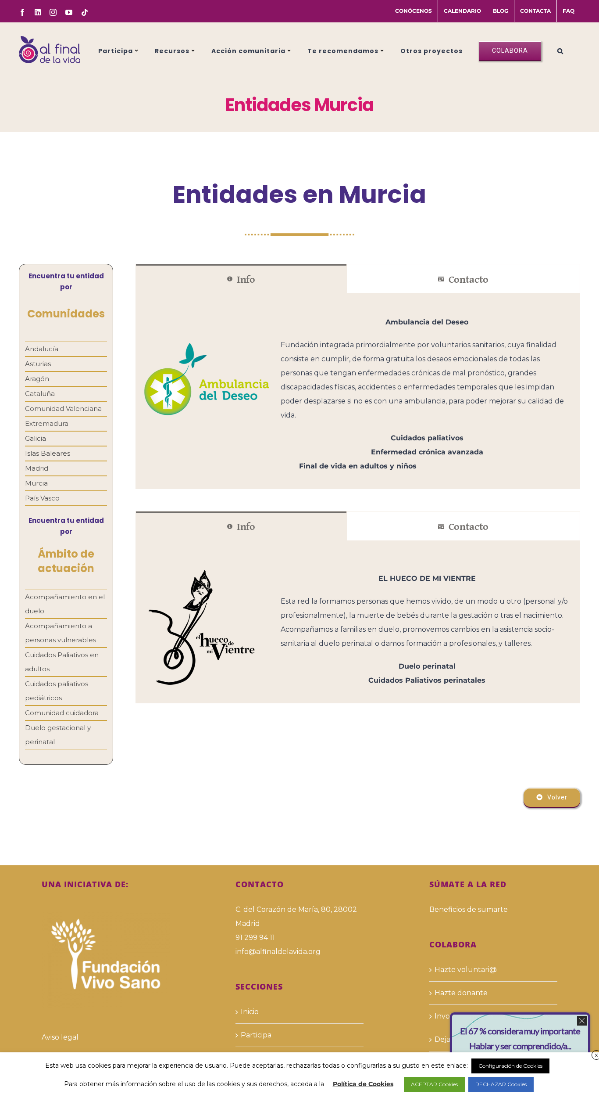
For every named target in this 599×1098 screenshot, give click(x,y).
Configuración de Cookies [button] (510, 1065)
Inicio (250, 1012)
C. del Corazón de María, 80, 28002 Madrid (296, 916)
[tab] (241, 278)
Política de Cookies (363, 1084)
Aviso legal (60, 1037)
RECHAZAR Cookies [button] (501, 1084)
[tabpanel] (357, 391)
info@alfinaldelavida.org (278, 951)
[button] (560, 49)
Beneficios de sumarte (468, 909)
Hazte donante (461, 993)
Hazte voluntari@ (466, 969)
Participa (256, 1035)
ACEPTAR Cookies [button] (434, 1084)
